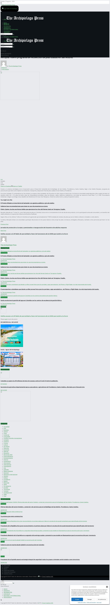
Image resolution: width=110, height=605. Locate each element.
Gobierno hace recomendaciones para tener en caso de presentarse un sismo (24, 206)
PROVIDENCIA (7, 31)
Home (2, 53)
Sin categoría (7, 486)
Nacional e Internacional (10, 474)
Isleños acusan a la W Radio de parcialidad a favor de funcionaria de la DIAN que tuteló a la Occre (34, 316)
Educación (6, 453)
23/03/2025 (4, 305)
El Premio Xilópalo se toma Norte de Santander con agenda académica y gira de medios (27, 203)
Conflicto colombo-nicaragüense (13, 438)
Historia (6, 459)
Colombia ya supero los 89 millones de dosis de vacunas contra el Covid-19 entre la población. (29, 381)
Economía (6, 450)
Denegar (89, 599)
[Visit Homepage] (8, 5)
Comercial (6, 435)
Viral (5, 496)
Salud (5, 484)
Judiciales (6, 469)
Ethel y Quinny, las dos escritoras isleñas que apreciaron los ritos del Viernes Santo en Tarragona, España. (33, 209)
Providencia (7, 479)
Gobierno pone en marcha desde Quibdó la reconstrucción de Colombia (22, 545)
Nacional (6, 473)
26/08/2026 (4, 510)
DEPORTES (6, 24)
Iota (5, 468)
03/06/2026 (4, 260)
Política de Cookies (82, 602)
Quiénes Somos (8, 573)
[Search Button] (13, 34)
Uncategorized (8, 492)
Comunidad (7, 436)
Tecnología (7, 489)
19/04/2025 (4, 283)
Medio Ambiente (8, 471)
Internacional (7, 464)
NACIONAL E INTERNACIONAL (11, 36)
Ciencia (6, 431)
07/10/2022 (4, 384)
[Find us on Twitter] (1, 3)
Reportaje (6, 483)
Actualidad (3, 286)
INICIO (5, 23)
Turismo (6, 491)
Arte (5, 428)
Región (6, 481)
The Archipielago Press (15, 66)
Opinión (6, 476)
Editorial (6, 451)
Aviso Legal (99, 602)
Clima (5, 433)
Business (6, 430)
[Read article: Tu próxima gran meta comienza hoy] (55, 511)
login (6, 319)
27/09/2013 (4, 68)
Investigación (7, 466)
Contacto (6, 440)
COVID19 (6, 441)
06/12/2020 (4, 390)
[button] (107, 587)
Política (6, 478)
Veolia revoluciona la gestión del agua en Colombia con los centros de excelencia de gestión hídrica (31, 300)
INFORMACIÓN (7, 26)
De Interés (7, 446)
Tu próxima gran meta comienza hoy (12, 516)
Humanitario (7, 461)
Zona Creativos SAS (47, 576)
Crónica (6, 443)
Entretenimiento (8, 458)
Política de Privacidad (91, 602)
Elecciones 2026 (8, 455)
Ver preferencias (102, 599)
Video (5, 494)
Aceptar (77, 599)
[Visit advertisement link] (16, 420)
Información (7, 53)
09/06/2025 (4, 272)
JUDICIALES (7, 32)
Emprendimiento (8, 456)
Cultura (6, 445)
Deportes (6, 448)
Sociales (6, 488)
